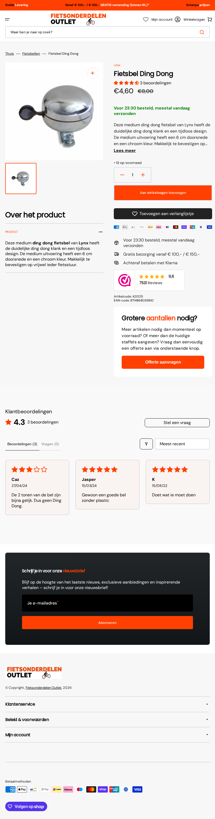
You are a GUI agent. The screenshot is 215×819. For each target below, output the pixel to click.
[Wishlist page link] (145, 19)
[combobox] (107, 32)
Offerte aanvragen (163, 362)
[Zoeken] (203, 32)
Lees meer (125, 150)
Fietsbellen (31, 54)
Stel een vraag (177, 422)
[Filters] (146, 443)
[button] (7, 19)
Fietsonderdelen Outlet (44, 687)
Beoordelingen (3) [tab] (22, 444)
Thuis (9, 54)
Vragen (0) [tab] (50, 444)
